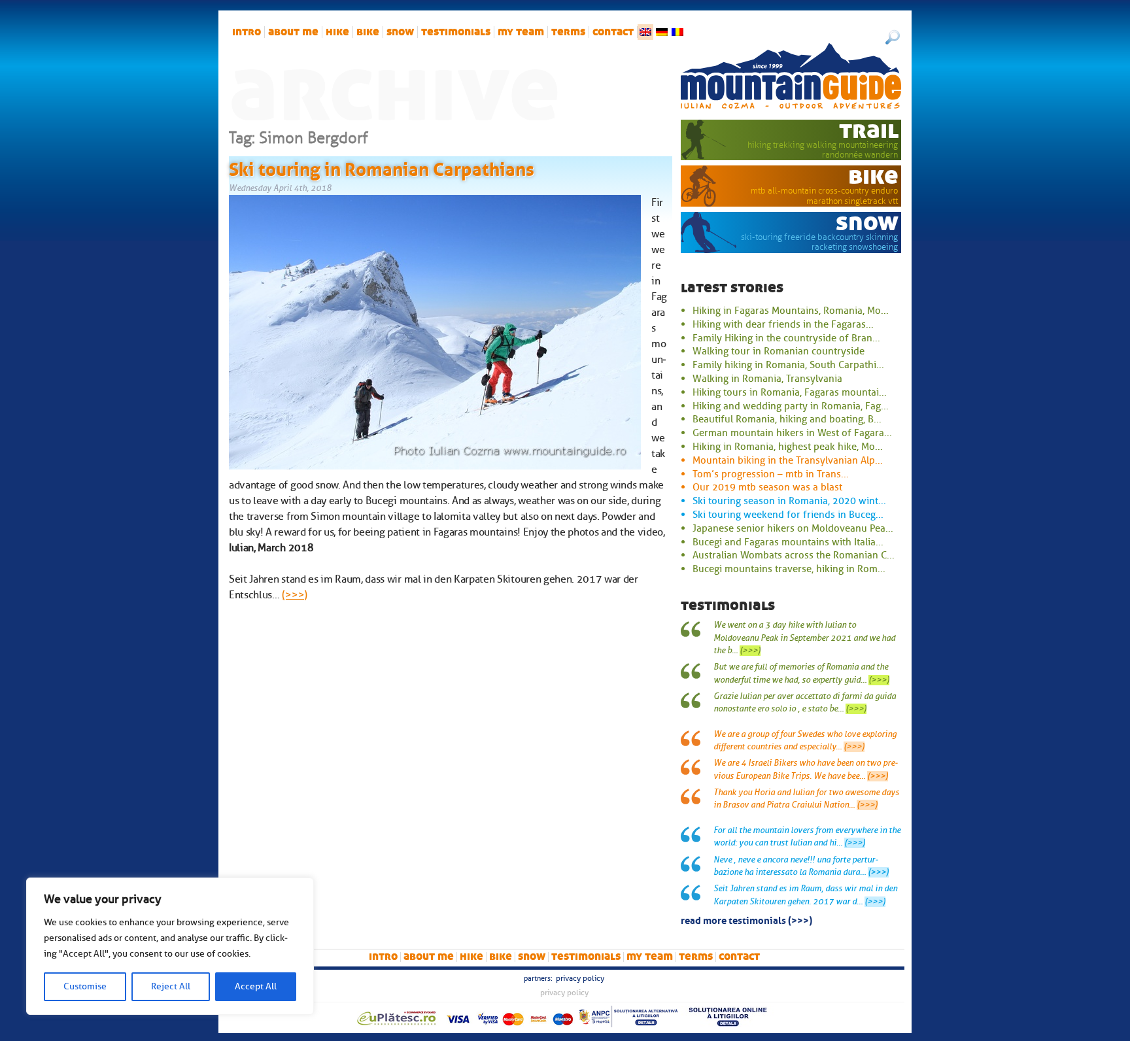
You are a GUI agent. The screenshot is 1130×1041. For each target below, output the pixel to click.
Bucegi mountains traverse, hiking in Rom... (789, 568)
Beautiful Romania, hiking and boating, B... (787, 419)
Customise (85, 986)
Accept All (256, 986)
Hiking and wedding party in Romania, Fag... (791, 406)
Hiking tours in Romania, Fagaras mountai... (790, 392)
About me (293, 32)
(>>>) (294, 595)
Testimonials (455, 32)
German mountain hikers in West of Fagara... (792, 432)
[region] (170, 946)
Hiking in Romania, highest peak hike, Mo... (788, 446)
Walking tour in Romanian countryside (779, 351)
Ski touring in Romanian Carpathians (381, 166)
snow (400, 32)
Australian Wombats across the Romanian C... (794, 555)
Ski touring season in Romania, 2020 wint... (789, 500)
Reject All (170, 986)
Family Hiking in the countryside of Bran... (786, 338)
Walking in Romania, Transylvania (767, 378)
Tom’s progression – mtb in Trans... (771, 474)
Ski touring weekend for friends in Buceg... (788, 514)
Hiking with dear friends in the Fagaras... (783, 324)
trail (869, 130)
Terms (568, 32)
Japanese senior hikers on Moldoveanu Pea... (793, 528)
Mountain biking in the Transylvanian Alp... (788, 460)
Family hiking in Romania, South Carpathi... (788, 364)
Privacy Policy (580, 978)
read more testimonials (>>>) (746, 919)
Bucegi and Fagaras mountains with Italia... (788, 542)
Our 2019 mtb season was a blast (767, 487)
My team (521, 32)
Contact (613, 32)
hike (337, 32)
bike (367, 32)
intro (246, 32)
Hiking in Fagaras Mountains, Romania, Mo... (791, 310)
